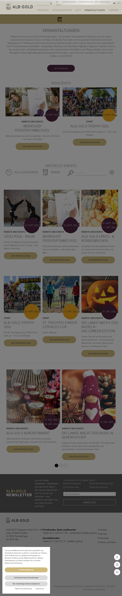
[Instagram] (117, 564)
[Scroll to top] (117, 581)
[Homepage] (19, 7)
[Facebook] (117, 557)
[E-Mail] (117, 572)
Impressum (40, 589)
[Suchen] (51, 3)
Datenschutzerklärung (23, 589)
